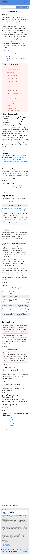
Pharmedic (11, 423)
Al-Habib (10, 419)
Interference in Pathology (11, 100)
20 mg (6, 407)
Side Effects (10, 84)
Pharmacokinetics (12, 75)
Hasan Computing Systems (7, 516)
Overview (10, 67)
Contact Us (4, 546)
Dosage (9, 87)
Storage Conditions (13, 96)
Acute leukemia (13, 159)
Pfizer (9, 421)
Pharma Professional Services (13, 515)
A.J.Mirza (10, 417)
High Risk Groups (12, 90)
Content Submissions (6, 545)
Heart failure (15, 188)
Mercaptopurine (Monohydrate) (20, 209)
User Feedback (5, 541)
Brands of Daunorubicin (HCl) (14, 104)
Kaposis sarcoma (21, 161)
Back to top (4, 166)
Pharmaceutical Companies (7, 544)
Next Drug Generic (21, 429)
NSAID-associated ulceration (10, 163)
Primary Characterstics (14, 69)
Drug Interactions (12, 81)
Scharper (10, 425)
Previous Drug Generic (9, 429)
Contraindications (12, 78)
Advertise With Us (5, 542)
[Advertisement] (15, 446)
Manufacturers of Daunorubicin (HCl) (13, 109)
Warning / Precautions (14, 93)
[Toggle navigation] (26, 2)
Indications (10, 72)
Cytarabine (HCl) (7, 208)
